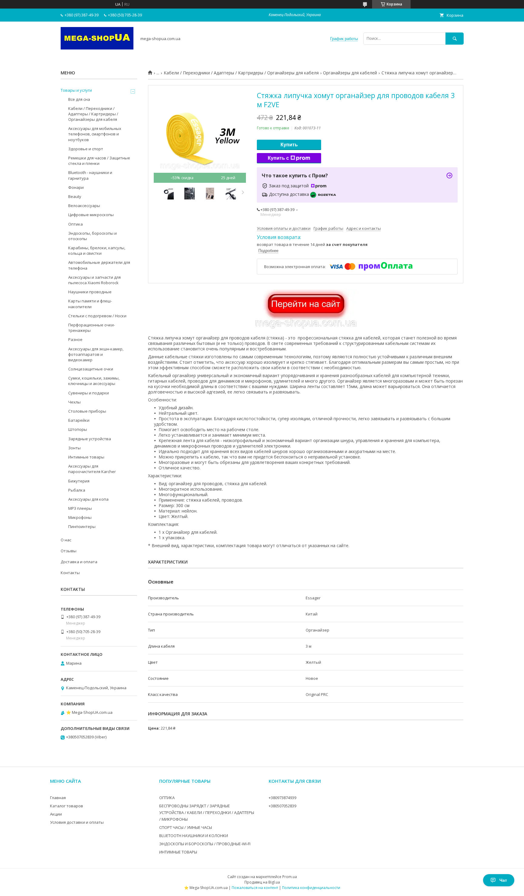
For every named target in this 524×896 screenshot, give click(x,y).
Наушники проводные (90, 292)
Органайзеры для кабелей (350, 72)
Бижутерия (78, 481)
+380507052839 (282, 806)
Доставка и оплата (79, 561)
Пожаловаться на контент (255, 887)
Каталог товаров (66, 806)
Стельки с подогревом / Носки (97, 316)
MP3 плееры (80, 508)
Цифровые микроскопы (91, 214)
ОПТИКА (167, 797)
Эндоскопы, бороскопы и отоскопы (92, 235)
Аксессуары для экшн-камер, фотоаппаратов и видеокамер (95, 354)
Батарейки (78, 420)
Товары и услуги (76, 90)
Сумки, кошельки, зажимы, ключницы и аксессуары (93, 380)
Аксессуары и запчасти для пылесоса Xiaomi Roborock (94, 279)
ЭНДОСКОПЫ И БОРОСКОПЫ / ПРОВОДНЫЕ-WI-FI (204, 844)
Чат (503, 880)
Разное (75, 339)
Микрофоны (80, 517)
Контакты (70, 572)
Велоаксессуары (84, 205)
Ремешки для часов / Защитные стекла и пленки (99, 160)
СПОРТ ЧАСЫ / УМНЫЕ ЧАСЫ (185, 827)
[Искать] (454, 38)
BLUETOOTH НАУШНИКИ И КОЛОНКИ (193, 835)
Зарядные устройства (89, 438)
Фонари (76, 187)
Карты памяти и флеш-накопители (90, 303)
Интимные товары (86, 457)
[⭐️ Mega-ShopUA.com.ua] (97, 48)
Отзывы (68, 551)
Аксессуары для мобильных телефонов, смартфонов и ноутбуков (94, 134)
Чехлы (74, 402)
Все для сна (79, 99)
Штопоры (77, 429)
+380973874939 (282, 797)
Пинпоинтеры (82, 526)
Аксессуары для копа (88, 499)
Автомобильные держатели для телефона (99, 265)
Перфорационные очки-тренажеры (91, 327)
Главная (58, 797)
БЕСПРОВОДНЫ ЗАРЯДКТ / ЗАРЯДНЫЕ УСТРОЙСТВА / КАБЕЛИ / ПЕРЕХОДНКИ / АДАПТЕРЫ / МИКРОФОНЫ (206, 812)
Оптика (75, 224)
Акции (56, 814)
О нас (66, 540)
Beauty (74, 196)
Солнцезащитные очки (90, 369)
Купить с (278, 158)
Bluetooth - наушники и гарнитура (90, 175)
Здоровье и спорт (85, 149)
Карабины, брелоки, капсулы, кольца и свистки (96, 250)
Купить (289, 144)
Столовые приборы (87, 411)
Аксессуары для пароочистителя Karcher (92, 468)
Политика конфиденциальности (311, 887)
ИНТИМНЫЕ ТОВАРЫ (178, 852)
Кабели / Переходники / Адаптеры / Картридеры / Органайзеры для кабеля (241, 72)
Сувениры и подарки (88, 393)
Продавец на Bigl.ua (262, 882)
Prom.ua (289, 876)
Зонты (74, 448)
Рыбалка (76, 490)
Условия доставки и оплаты (77, 822)
